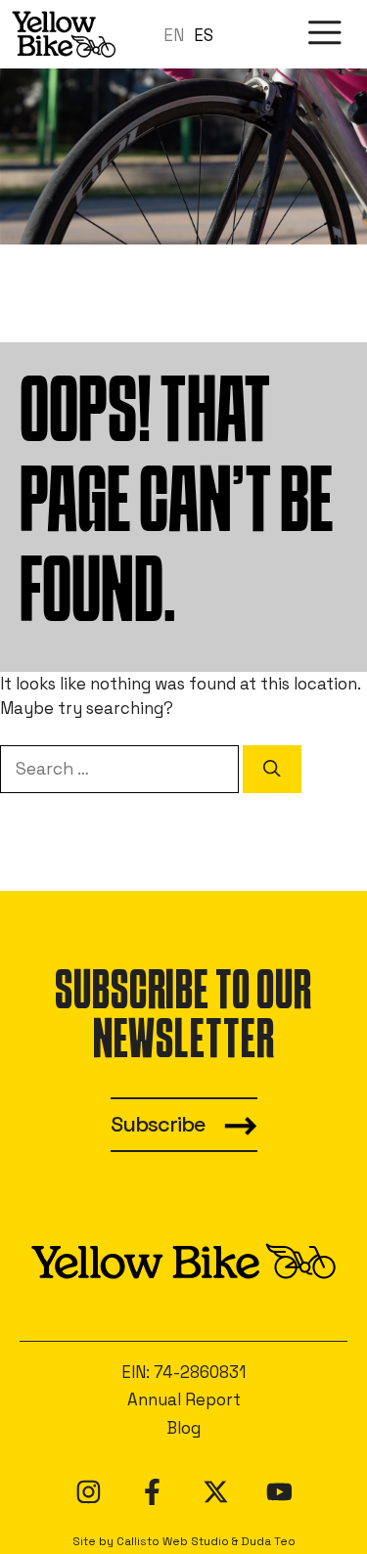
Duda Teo (268, 1540)
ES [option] (203, 35)
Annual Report (184, 1399)
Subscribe (158, 1124)
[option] (203, 35)
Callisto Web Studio (172, 1540)
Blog (183, 1428)
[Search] (272, 768)
